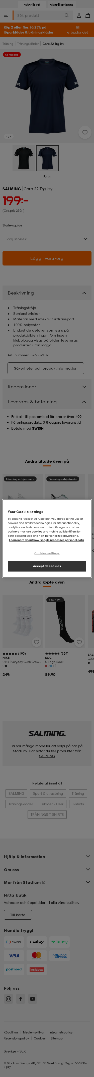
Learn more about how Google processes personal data (46, 540)
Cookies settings (46, 553)
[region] (46, 538)
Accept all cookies (47, 566)
